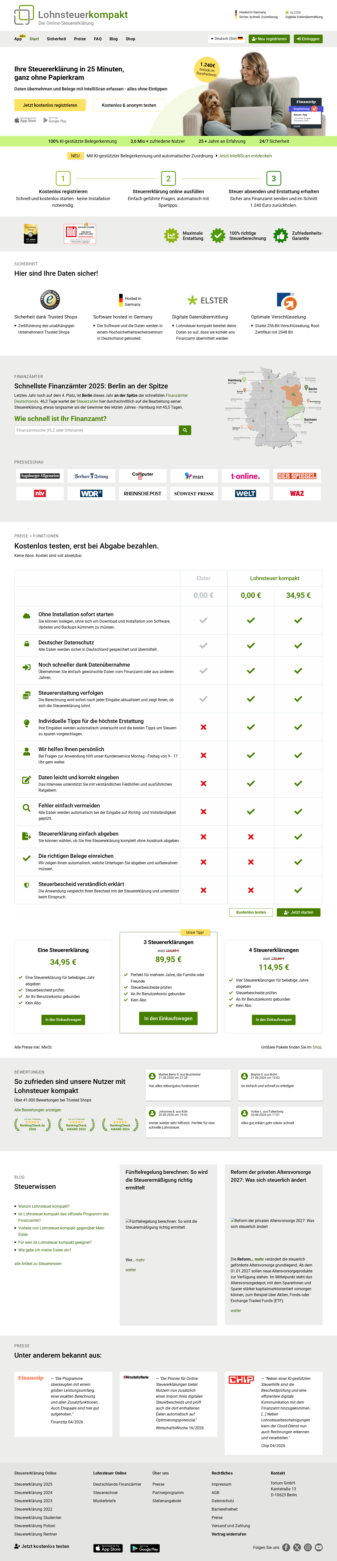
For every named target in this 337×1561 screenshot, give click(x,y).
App (18, 39)
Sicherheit (56, 39)
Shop (130, 39)
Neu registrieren (272, 39)
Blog (114, 39)
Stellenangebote (166, 1500)
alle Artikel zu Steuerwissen (38, 1263)
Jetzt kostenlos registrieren (50, 105)
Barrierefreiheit (225, 1509)
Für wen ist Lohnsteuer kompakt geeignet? (55, 1242)
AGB (215, 1492)
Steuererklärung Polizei (34, 1525)
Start (34, 39)
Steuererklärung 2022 (33, 1509)
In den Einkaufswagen (63, 1019)
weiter (131, 1269)
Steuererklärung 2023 (33, 1500)
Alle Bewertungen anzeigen (37, 1110)
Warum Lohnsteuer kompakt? (44, 1206)
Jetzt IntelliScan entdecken (245, 155)
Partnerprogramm (168, 1492)
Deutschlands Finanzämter (117, 1484)
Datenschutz (223, 1500)
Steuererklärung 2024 (33, 1492)
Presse (158, 1484)
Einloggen (310, 39)
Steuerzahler (87, 401)
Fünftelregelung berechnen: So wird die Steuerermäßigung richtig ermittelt (167, 1180)
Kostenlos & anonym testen (129, 105)
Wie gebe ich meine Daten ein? (44, 1250)
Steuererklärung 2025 (33, 1484)
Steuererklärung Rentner (35, 1534)
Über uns (160, 1473)
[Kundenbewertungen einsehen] (30, 233)
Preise (80, 39)
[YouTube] (319, 1547)
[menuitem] (226, 39)
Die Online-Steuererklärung (66, 23)
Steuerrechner (105, 1492)
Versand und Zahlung (231, 1525)
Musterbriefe (104, 1500)
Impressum (221, 1484)
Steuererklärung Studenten (37, 1517)
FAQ (98, 39)
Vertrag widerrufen (229, 1534)
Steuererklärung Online (35, 1473)
